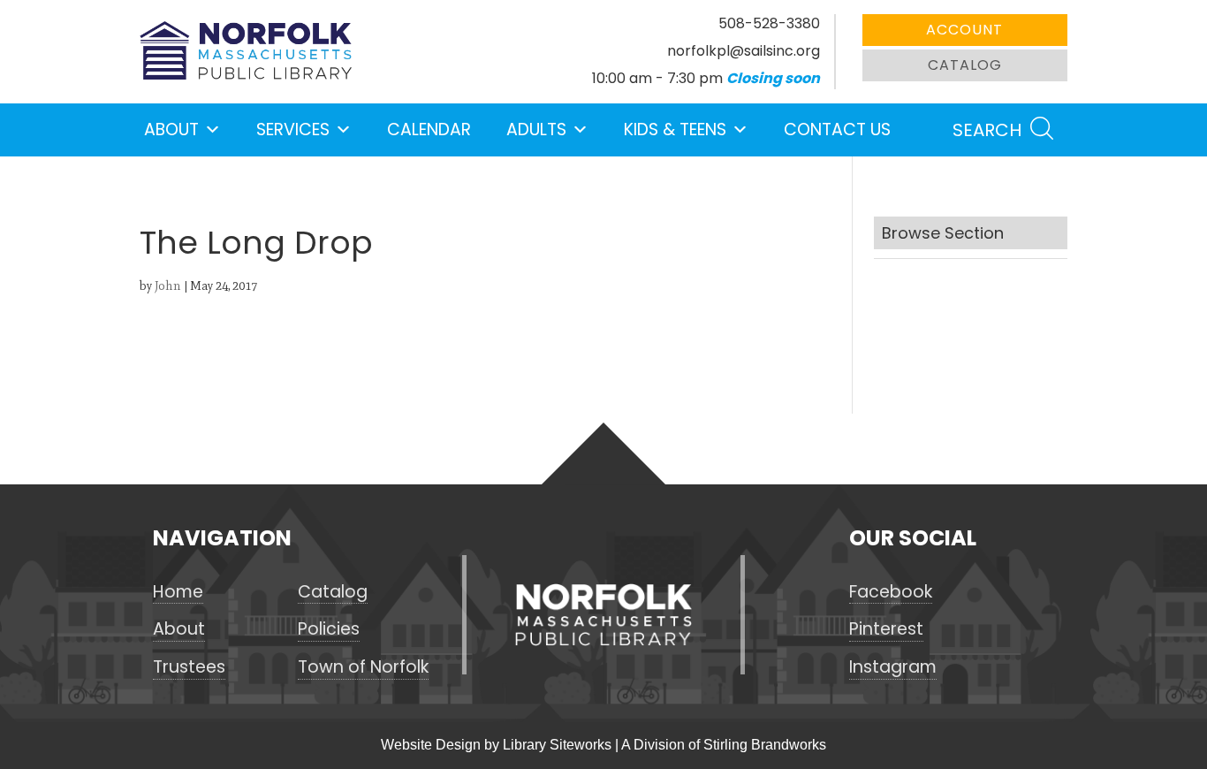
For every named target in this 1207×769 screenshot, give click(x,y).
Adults (536, 129)
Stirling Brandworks (764, 744)
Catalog (965, 65)
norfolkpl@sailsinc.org (743, 51)
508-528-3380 (769, 23)
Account (964, 29)
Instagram (893, 667)
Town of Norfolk (363, 667)
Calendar (429, 129)
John (168, 285)
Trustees (189, 667)
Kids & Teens (675, 129)
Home (178, 592)
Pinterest (886, 629)
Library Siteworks (557, 744)
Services (293, 129)
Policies (329, 629)
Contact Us (837, 129)
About (171, 129)
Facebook (890, 592)
